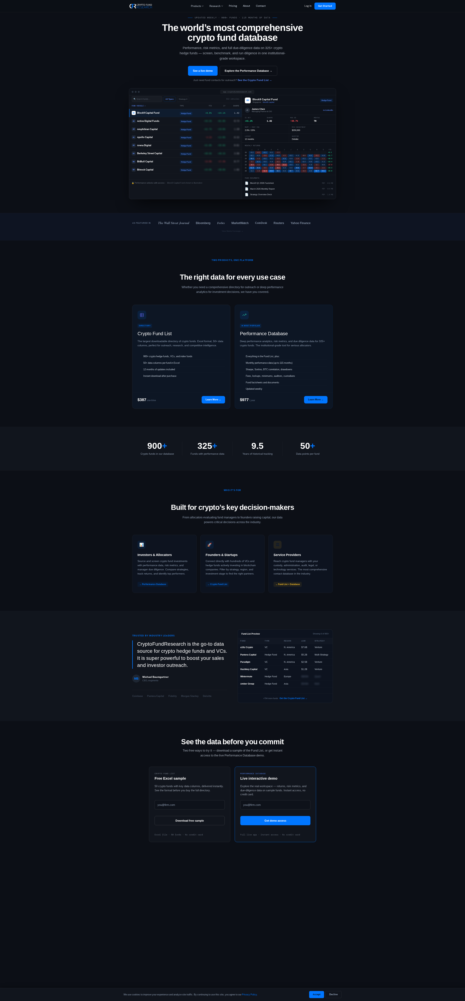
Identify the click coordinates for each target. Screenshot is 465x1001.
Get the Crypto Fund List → (293, 698)
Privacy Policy (249, 994)
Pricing (233, 5)
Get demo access (275, 820)
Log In (308, 5)
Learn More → (213, 399)
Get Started (325, 6)
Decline (333, 994)
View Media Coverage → (232, 231)
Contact (261, 5)
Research (215, 6)
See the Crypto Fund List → (255, 80)
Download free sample (189, 820)
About (246, 5)
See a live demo (203, 71)
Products (196, 6)
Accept (316, 994)
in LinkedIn (328, 110)
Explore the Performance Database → (248, 71)
